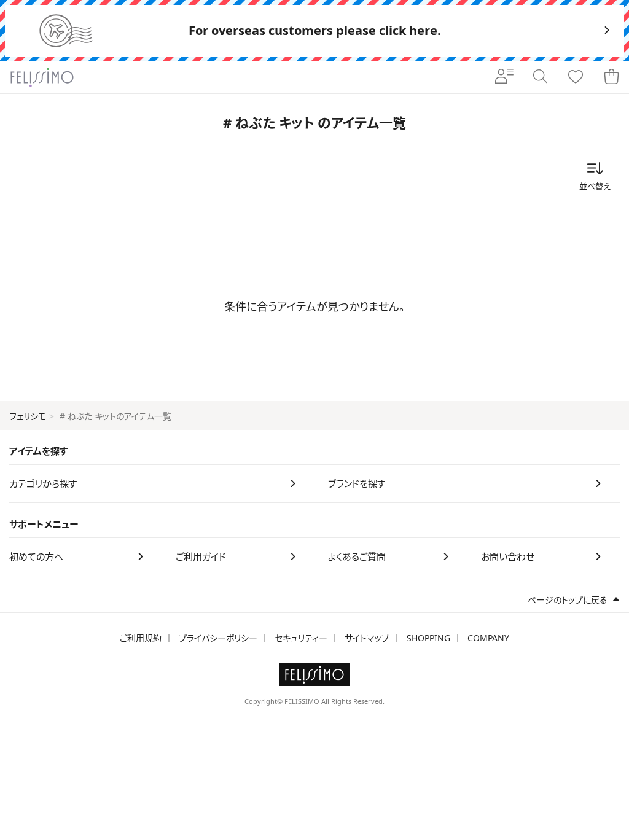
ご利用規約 (141, 638)
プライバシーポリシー (218, 638)
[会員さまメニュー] (504, 77)
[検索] (540, 77)
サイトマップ (367, 638)
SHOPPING (428, 638)
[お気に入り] (575, 77)
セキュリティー (301, 638)
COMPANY (488, 638)
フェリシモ (27, 416)
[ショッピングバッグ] (611, 77)
